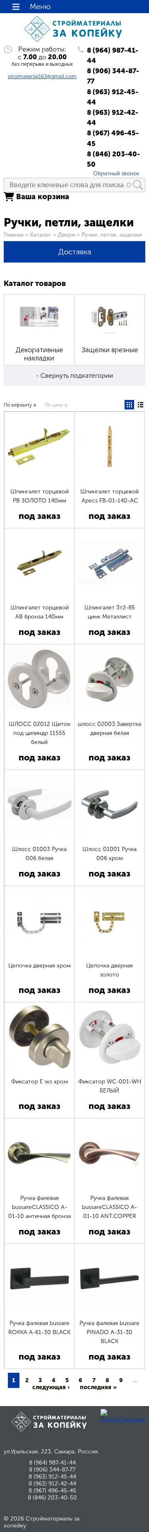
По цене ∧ (56, 405)
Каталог (40, 234)
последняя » (98, 1387)
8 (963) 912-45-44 (112, 97)
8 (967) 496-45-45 (113, 138)
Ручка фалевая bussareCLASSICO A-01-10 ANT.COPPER (109, 1207)
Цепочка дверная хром (39, 965)
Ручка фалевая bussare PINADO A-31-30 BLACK (109, 1332)
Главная (14, 234)
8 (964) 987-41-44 (112, 55)
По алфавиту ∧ (20, 405)
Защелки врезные (110, 350)
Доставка (74, 251)
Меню (40, 6)
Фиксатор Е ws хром (39, 1081)
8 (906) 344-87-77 (113, 76)
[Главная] (74, 41)
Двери (66, 234)
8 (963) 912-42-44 (112, 117)
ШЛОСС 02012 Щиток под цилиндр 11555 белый (39, 733)
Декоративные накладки (39, 354)
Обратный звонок (116, 173)
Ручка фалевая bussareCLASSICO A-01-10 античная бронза (39, 1207)
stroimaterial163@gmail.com (42, 76)
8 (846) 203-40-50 (113, 159)
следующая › (51, 1387)
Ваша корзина (42, 196)
